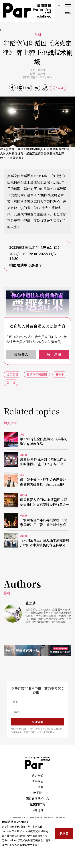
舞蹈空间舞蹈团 (37, 374)
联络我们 (37, 781)
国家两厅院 (37, 804)
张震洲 (41, 70)
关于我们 (37, 775)
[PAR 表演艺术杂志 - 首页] (27, 11)
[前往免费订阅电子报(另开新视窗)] (37, 650)
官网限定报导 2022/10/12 (37, 77)
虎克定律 (12, 374)
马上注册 (54, 354)
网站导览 (37, 810)
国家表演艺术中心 (37, 798)
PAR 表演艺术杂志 (37, 762)
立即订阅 (37, 722)
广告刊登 (37, 787)
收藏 (60, 88)
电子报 (37, 792)
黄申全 (59, 374)
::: (59, 6)
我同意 (64, 833)
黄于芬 (11, 382)
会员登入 (21, 354)
